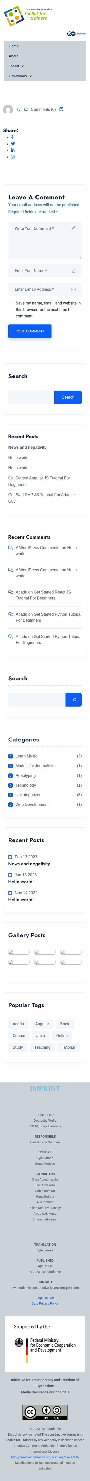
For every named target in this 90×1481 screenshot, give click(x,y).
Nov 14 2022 (26, 893)
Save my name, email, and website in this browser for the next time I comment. (48, 309)
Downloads (18, 76)
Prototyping (26, 775)
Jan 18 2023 (25, 875)
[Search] (74, 700)
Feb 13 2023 (25, 857)
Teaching (42, 1047)
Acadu (21, 592)
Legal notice (45, 1298)
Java (40, 1035)
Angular (42, 1024)
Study (18, 1047)
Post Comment (30, 331)
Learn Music (26, 756)
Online (62, 1035)
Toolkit (14, 66)
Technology (26, 785)
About (13, 56)
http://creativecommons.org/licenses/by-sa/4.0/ (45, 1457)
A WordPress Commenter (38, 548)
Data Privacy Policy (45, 1303)
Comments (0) (43, 109)
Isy (18, 109)
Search (18, 376)
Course (19, 1035)
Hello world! (19, 457)
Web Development (32, 804)
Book (64, 1024)
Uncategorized (29, 795)
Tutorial (68, 1047)
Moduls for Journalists (35, 766)
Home (14, 46)
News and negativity (29, 864)
